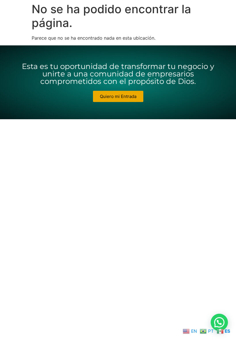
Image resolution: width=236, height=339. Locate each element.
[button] (219, 322)
